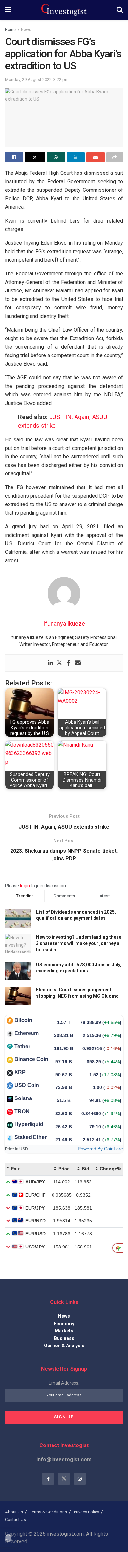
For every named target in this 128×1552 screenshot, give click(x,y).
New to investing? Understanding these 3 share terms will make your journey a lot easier (78, 943)
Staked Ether (30, 1137)
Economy (64, 1323)
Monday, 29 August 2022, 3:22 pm (37, 79)
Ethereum (26, 1033)
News (26, 29)
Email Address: (64, 1383)
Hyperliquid (28, 1124)
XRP (20, 1072)
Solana (23, 1098)
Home (10, 29)
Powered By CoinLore (100, 1148)
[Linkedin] (50, 663)
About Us (14, 1512)
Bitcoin (23, 1020)
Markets (64, 1330)
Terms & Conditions (48, 1512)
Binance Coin (31, 1059)
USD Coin (26, 1085)
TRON (22, 1111)
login (25, 885)
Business (64, 1338)
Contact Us (15, 1519)
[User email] (78, 663)
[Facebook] (69, 663)
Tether (22, 1046)
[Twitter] (59, 663)
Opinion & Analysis (64, 1345)
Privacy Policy (86, 1512)
